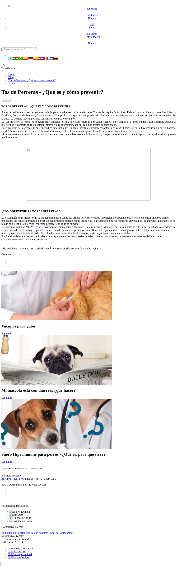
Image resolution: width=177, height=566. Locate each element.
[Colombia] (25, 59)
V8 (28, 226)
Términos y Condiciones (21, 548)
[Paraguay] (40, 59)
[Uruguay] (50, 59)
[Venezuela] (55, 59)
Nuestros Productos (92, 11)
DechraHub (92, 21)
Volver (12, 83)
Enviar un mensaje (11, 478)
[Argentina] (10, 59)
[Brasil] (20, 59)
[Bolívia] (15, 59)
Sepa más (6, 333)
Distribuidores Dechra (92, 40)
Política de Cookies (18, 557)
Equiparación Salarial (13, 532)
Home (11, 74)
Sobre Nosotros (92, 30)
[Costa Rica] (30, 59)
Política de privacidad (20, 554)
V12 (41, 226)
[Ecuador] (35, 59)
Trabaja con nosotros (37, 532)
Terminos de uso (17, 551)
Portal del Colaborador (61, 532)
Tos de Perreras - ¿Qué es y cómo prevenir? (32, 80)
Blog (11, 77)
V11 (33, 226)
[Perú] (45, 59)
